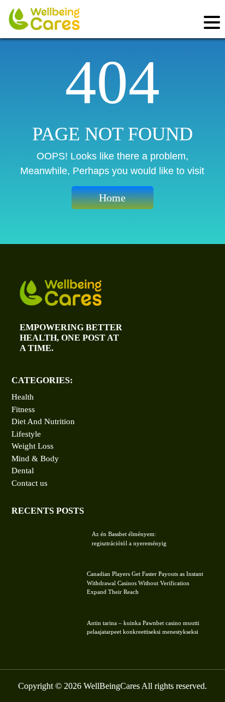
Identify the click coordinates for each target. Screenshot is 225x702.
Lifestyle (26, 434)
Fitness (23, 409)
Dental (22, 470)
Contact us (29, 483)
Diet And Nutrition (43, 421)
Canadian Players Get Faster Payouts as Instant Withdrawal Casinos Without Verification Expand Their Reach (145, 582)
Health (22, 396)
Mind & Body (35, 458)
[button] (212, 23)
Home (112, 198)
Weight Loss (32, 446)
